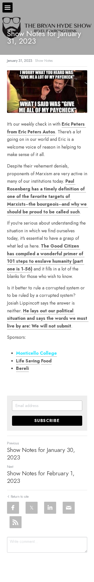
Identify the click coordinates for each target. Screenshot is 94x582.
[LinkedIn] (50, 508)
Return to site (20, 496)
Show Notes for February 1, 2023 (40, 477)
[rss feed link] (16, 522)
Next (10, 466)
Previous (13, 443)
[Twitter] (32, 508)
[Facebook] (13, 508)
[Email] (69, 508)
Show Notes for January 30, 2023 (41, 453)
